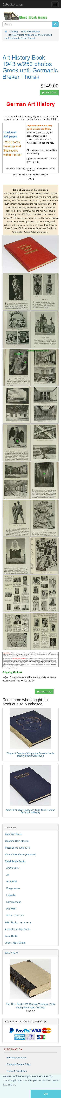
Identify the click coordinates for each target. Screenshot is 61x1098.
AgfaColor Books (13, 834)
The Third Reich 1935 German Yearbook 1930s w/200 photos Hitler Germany (30, 1005)
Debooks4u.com (13, 4)
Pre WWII (10, 908)
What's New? (12, 952)
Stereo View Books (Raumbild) (20, 854)
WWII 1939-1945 (14, 915)
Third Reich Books (30, 31)
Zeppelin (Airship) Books (17, 929)
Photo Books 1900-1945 (17, 847)
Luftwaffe (10, 895)
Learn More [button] (9, 1084)
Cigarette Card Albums (16, 840)
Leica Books (11, 936)
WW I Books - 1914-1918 (18, 922)
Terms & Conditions (17, 1071)
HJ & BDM (11, 881)
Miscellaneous (13, 901)
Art (7, 874)
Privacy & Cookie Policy (19, 1064)
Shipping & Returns (16, 1057)
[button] (15, 1094)
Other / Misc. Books (15, 942)
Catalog (14, 31)
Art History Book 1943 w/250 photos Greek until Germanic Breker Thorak (28, 36)
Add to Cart (50, 92)
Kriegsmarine (12, 888)
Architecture (12, 867)
